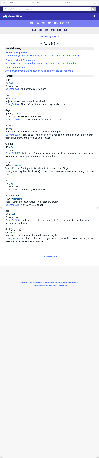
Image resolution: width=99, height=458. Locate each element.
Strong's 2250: (13, 119)
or (63, 55)
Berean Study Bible (16, 52)
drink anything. (72, 55)
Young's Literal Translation (20, 60)
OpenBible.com (49, 256)
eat (66, 63)
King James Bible (15, 67)
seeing (40, 63)
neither (51, 70)
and (45, 55)
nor (70, 63)
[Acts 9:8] (3, 213)
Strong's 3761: (13, 220)
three (20, 63)
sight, (40, 55)
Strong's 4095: (13, 238)
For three (10, 55)
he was (24, 55)
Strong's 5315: (13, 205)
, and (46, 63)
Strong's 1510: (13, 134)
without (32, 55)
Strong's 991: (12, 171)
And (7, 70)
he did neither (56, 63)
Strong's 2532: (13, 89)
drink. (75, 63)
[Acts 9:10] (96, 213)
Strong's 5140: (13, 104)
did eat (59, 70)
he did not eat (55, 55)
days (17, 55)
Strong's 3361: (13, 153)
